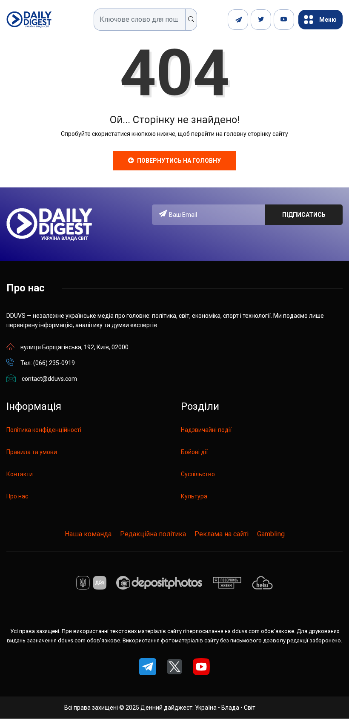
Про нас (17, 496)
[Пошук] (191, 20)
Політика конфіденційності (43, 429)
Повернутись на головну (179, 160)
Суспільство (198, 474)
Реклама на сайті (222, 534)
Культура (194, 496)
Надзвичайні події (206, 429)
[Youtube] (284, 19)
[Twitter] (261, 19)
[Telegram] (238, 19)
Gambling (271, 534)
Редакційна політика (153, 534)
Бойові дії (194, 452)
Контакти (19, 474)
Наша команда (88, 534)
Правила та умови (31, 452)
